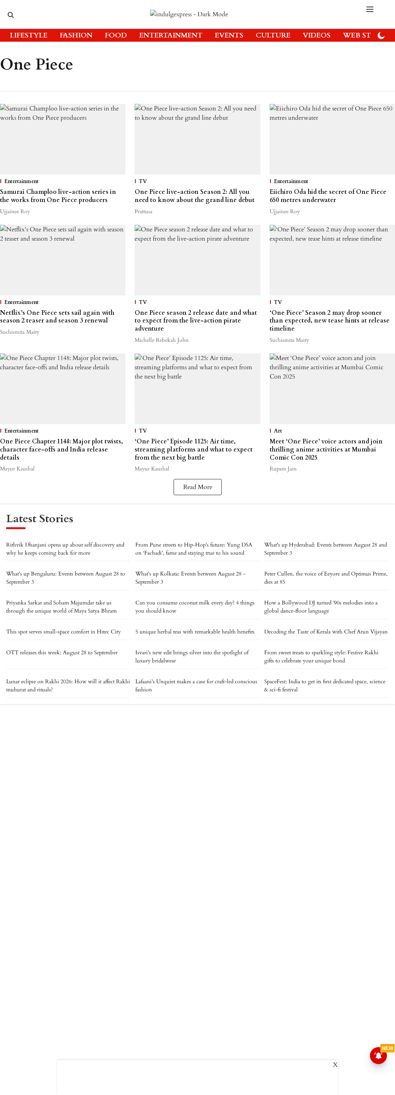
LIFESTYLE (28, 35)
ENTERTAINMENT (171, 35)
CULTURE (273, 35)
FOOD (116, 35)
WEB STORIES (367, 35)
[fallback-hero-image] (62, 139)
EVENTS (229, 35)
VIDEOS (317, 35)
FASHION (76, 35)
